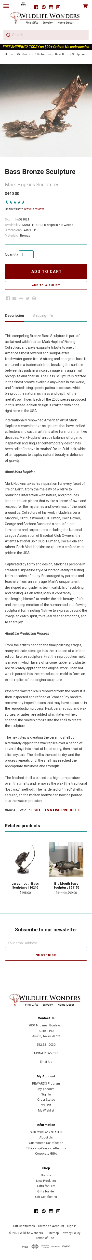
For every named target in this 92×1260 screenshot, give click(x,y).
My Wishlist (46, 1110)
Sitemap (53, 1233)
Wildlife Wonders (31, 1233)
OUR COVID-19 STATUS (46, 1132)
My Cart (46, 1105)
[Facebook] (36, 7)
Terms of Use (45, 1238)
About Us (46, 1137)
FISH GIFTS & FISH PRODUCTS (55, 810)
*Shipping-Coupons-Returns (46, 1148)
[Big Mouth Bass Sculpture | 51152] (66, 859)
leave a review (34, 209)
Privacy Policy (71, 1233)
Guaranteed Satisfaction (46, 1143)
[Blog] (58, 7)
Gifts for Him (46, 1186)
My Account (46, 1089)
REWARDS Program (46, 1083)
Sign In (46, 1094)
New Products (46, 1181)
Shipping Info (43, 315)
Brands (46, 1175)
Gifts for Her (46, 1191)
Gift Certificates (46, 1197)
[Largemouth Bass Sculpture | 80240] (25, 859)
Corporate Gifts (46, 1153)
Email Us (46, 1062)
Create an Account (51, 1226)
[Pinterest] (44, 7)
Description (14, 315)
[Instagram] (51, 7)
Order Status (46, 1099)
